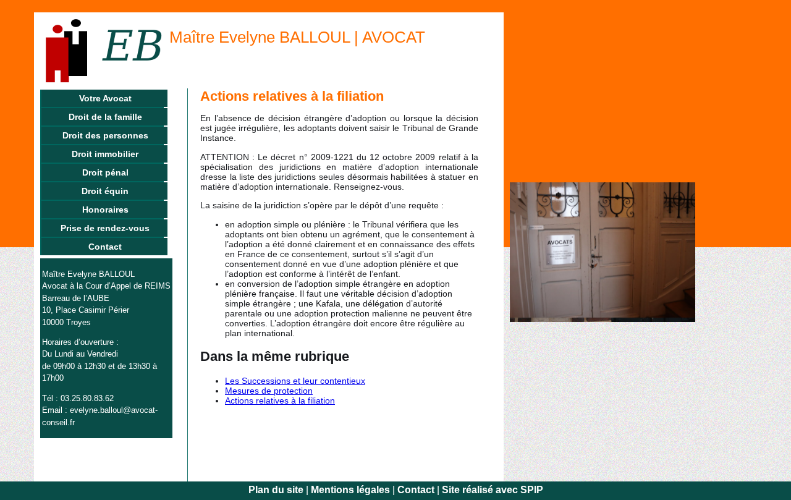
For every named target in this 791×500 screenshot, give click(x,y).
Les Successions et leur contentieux (295, 381)
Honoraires (105, 209)
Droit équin (105, 191)
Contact (105, 247)
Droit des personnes (105, 135)
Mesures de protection (269, 391)
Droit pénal (105, 172)
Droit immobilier (105, 154)
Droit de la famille (105, 117)
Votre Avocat (105, 98)
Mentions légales (350, 490)
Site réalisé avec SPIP (492, 490)
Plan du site (275, 490)
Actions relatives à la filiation (280, 400)
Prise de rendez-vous (105, 228)
